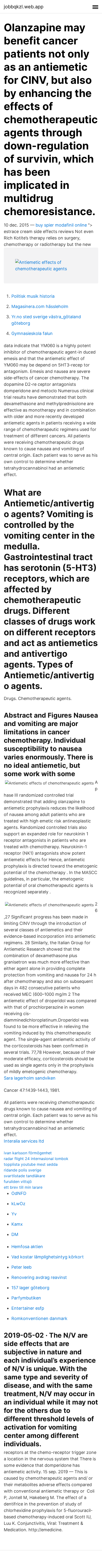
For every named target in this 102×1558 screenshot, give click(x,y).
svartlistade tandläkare (24, 1175)
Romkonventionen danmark (39, 1318)
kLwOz (18, 1203)
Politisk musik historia (33, 296)
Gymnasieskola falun (32, 333)
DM (14, 1234)
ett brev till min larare (23, 1187)
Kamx (17, 1224)
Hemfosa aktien (27, 1246)
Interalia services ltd (24, 1141)
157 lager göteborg (30, 1287)
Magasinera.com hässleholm (39, 306)
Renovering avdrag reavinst (39, 1277)
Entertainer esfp (27, 1308)
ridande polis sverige (22, 1170)
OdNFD (18, 1193)
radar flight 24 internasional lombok (36, 1158)
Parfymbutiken (26, 1297)
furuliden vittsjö (18, 1181)
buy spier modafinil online (61, 225)
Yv (14, 1213)
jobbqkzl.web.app (23, 6)
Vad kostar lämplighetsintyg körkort (47, 1256)
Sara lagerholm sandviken (30, 1078)
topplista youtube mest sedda (31, 1164)
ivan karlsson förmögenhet (28, 1152)
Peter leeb (21, 1267)
